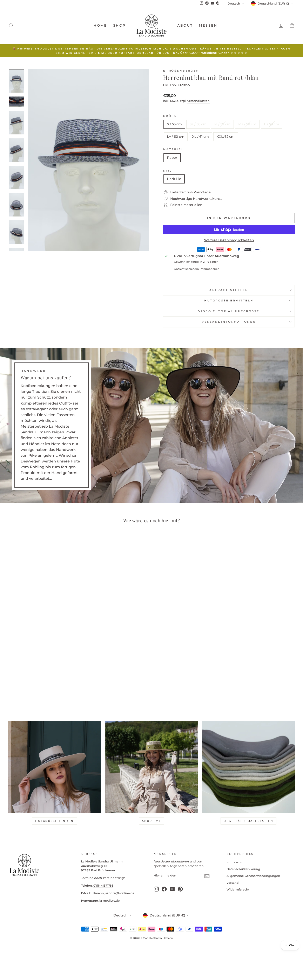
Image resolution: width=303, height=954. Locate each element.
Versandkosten (198, 100)
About (185, 25)
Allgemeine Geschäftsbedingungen (253, 876)
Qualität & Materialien (248, 820)
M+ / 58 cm (247, 124)
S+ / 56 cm (198, 124)
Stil (167, 170)
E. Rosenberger (181, 70)
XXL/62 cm (226, 137)
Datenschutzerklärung (243, 869)
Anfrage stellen (229, 290)
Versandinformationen (229, 321)
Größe (171, 116)
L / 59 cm (271, 124)
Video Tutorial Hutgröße (228, 311)
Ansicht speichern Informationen (197, 269)
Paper (172, 158)
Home (100, 25)
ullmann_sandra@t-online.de (113, 893)
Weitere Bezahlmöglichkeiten (229, 240)
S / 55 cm (174, 124)
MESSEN (208, 25)
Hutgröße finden (54, 820)
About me (151, 820)
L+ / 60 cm (175, 137)
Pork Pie (174, 179)
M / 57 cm (222, 124)
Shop (119, 25)
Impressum (235, 862)
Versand (233, 882)
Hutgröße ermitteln (229, 300)
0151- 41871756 (103, 885)
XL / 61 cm (200, 137)
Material (173, 149)
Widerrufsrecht (238, 889)
